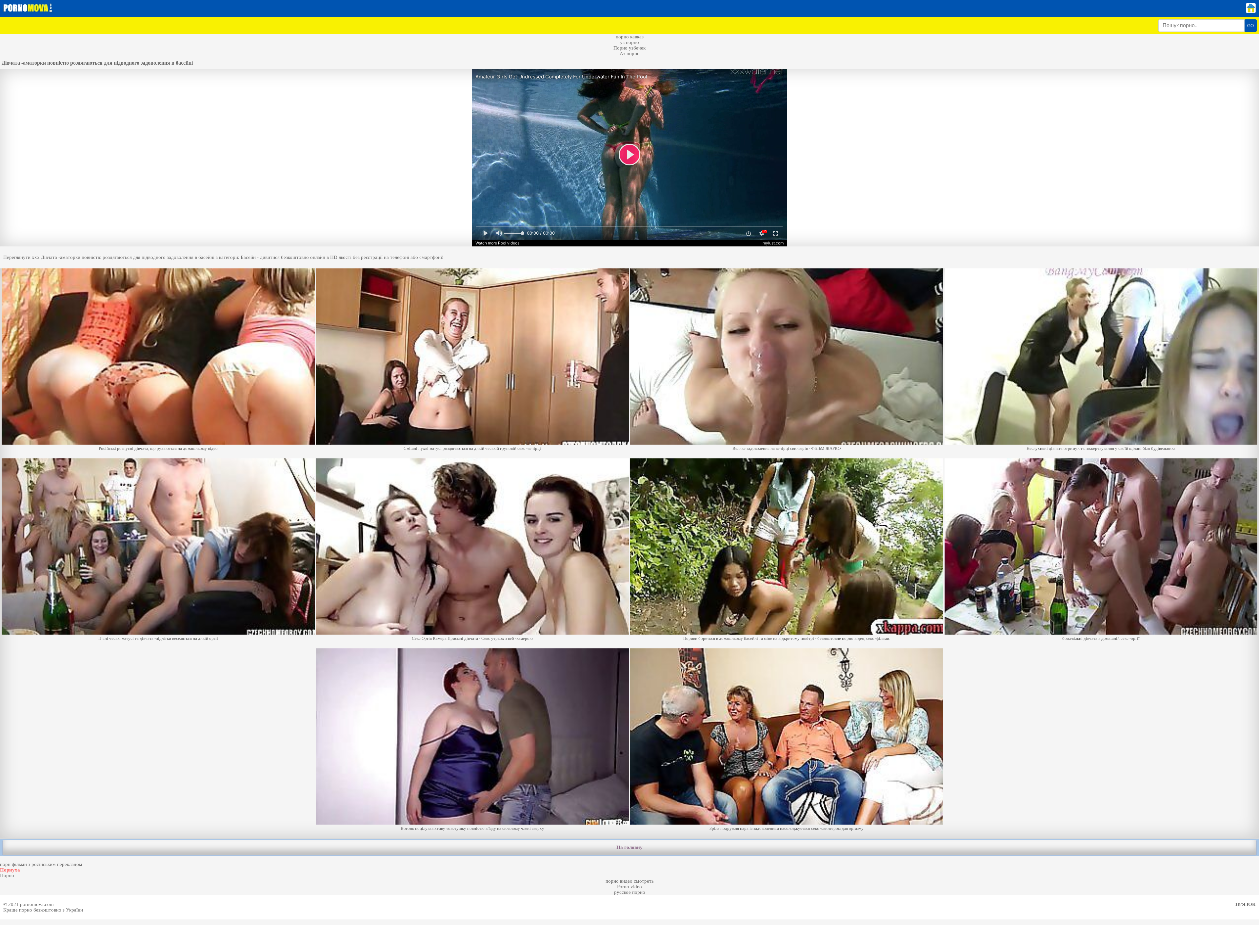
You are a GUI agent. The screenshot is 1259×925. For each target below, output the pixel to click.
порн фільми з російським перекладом (41, 864)
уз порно (629, 42)
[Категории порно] (1251, 11)
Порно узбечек (629, 48)
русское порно (629, 892)
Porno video (629, 886)
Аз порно (630, 53)
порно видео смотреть (630, 881)
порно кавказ (630, 36)
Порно (7, 875)
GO (1250, 25)
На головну (629, 847)
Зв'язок (1245, 904)
